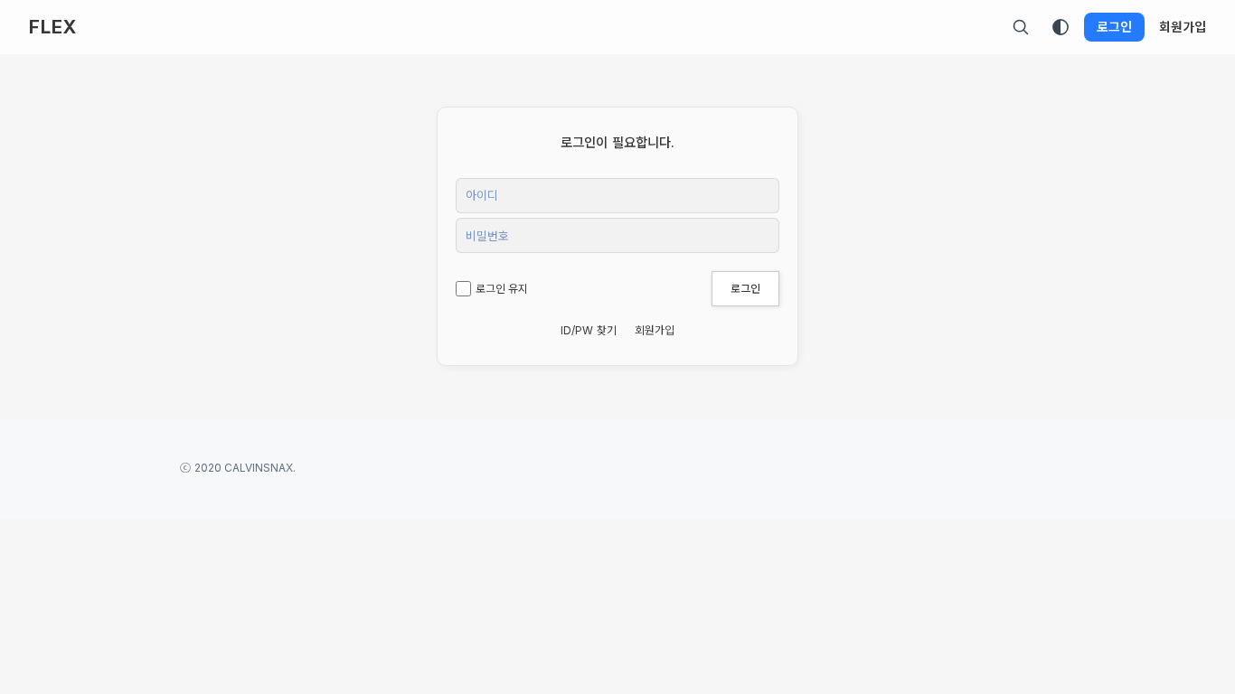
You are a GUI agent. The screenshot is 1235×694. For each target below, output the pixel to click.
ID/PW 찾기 (589, 330)
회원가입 (1182, 27)
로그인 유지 (502, 288)
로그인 (1114, 26)
